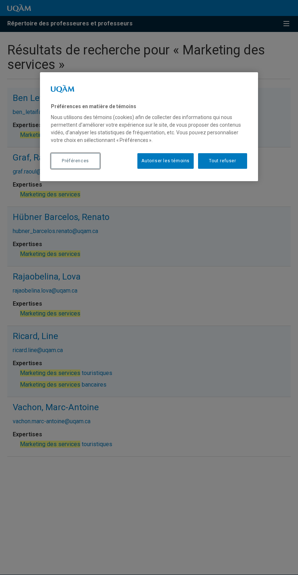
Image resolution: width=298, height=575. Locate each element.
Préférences (75, 160)
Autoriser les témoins (165, 160)
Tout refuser (222, 160)
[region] (149, 126)
